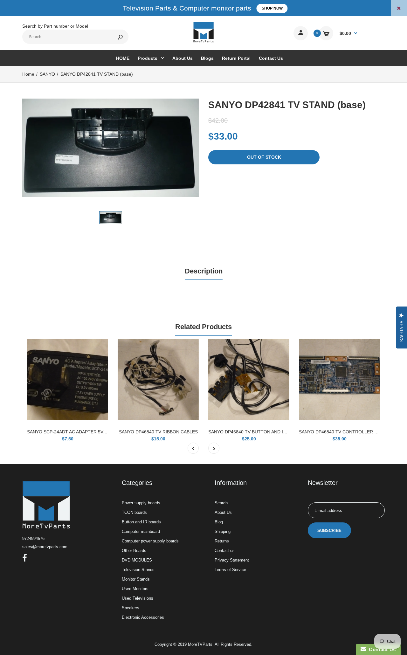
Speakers (130, 607)
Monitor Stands (136, 579)
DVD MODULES (137, 560)
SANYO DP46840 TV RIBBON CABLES (158, 431)
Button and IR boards (141, 522)
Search (221, 502)
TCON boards (134, 512)
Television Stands (138, 569)
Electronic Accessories (143, 617)
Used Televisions (137, 598)
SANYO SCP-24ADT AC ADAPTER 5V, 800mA (73, 431)
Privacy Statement (232, 560)
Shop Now (272, 8)
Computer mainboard (141, 531)
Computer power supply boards (150, 541)
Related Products (203, 327)
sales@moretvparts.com (44, 546)
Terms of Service (230, 569)
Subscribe (329, 530)
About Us (223, 512)
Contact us (225, 550)
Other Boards (134, 550)
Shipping (223, 531)
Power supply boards (141, 502)
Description (204, 271)
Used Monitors (135, 588)
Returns (222, 541)
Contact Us (381, 649)
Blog (219, 522)
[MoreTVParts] (203, 41)
